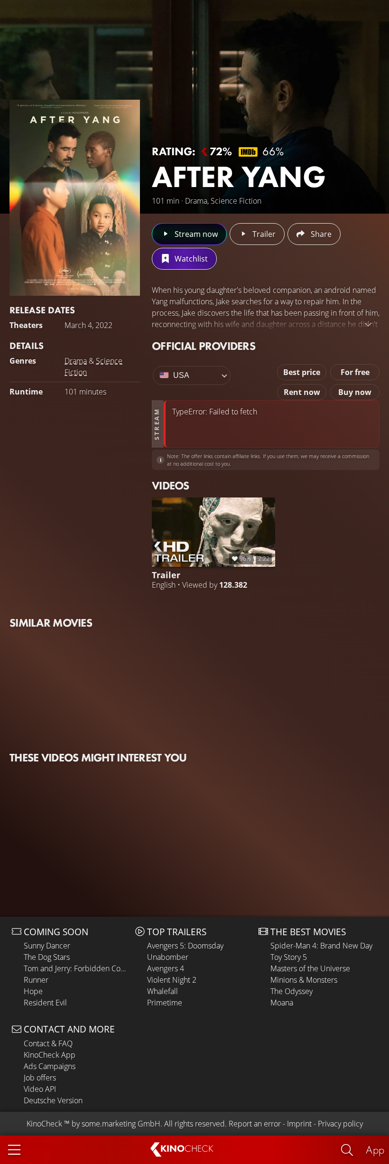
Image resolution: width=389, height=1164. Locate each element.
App (375, 1149)
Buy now (354, 392)
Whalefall (162, 991)
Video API (40, 1089)
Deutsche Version (53, 1100)
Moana (281, 1002)
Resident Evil (45, 1002)
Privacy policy (340, 1123)
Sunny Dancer (47, 945)
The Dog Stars (47, 957)
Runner (36, 980)
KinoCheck (44, 1123)
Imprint (299, 1123)
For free (355, 372)
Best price (301, 372)
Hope (33, 991)
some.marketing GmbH (121, 1123)
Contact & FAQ (48, 1043)
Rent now (302, 392)
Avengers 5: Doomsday (185, 945)
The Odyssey (291, 991)
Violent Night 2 (171, 980)
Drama (76, 361)
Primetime (164, 1002)
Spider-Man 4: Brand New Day (321, 945)
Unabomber (167, 957)
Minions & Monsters (303, 980)
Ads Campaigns (49, 1066)
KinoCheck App (49, 1055)
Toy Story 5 (288, 957)
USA (181, 375)
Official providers (203, 345)
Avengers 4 (165, 968)
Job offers (40, 1077)
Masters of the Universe (310, 968)
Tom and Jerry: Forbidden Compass (77, 968)
